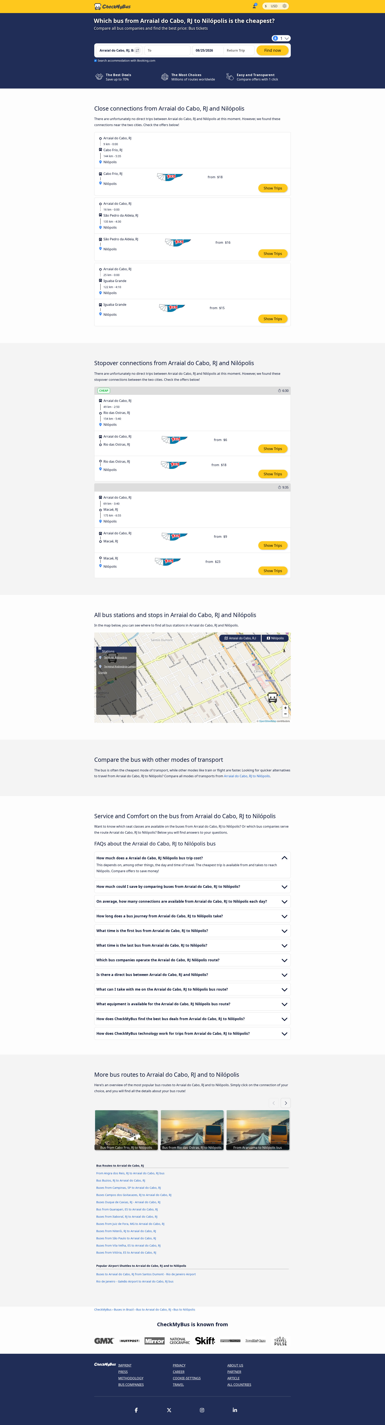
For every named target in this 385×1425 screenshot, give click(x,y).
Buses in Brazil (124, 1309)
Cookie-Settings (187, 1378)
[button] (272, 698)
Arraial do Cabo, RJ (242, 638)
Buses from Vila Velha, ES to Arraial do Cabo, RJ (128, 1245)
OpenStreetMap (267, 721)
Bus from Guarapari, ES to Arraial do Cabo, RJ (127, 1209)
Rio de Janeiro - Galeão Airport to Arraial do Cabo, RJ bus (134, 1281)
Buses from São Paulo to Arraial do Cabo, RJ (126, 1238)
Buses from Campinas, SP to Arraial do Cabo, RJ (128, 1188)
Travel (178, 1384)
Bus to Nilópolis (184, 1309)
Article (233, 1378)
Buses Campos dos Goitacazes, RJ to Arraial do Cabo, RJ (133, 1195)
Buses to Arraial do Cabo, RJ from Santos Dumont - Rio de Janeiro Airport (146, 1274)
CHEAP (103, 390)
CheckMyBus (102, 1309)
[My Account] (253, 6)
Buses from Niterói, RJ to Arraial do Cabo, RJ (126, 1231)
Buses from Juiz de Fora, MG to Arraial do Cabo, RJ (130, 1224)
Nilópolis (277, 638)
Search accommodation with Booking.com (126, 60)
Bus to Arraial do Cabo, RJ (153, 1309)
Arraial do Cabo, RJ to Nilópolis (247, 776)
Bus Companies (131, 1384)
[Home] (112, 7)
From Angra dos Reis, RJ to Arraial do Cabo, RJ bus (130, 1173)
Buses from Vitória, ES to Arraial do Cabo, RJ (126, 1252)
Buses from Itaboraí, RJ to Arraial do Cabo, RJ (126, 1216)
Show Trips (273, 188)
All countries (239, 1384)
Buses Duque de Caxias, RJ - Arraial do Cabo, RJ (128, 1202)
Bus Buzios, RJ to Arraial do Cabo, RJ (120, 1180)
